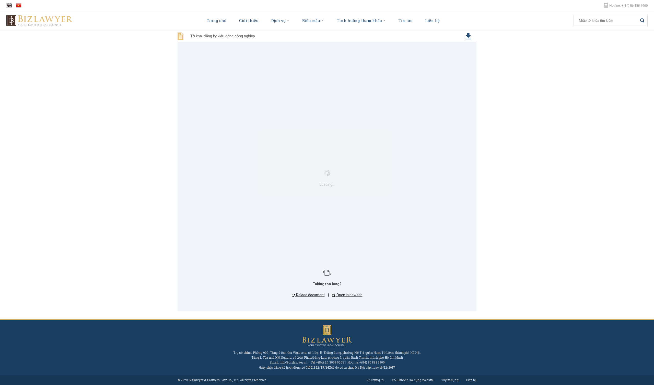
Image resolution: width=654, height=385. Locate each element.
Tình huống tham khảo (359, 20)
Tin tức (405, 20)
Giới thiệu (249, 20)
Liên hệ (432, 20)
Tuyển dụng (449, 380)
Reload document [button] (310, 295)
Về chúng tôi (375, 380)
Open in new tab (349, 295)
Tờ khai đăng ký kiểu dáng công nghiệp (222, 36)
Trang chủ (216, 20)
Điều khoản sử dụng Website (413, 380)
